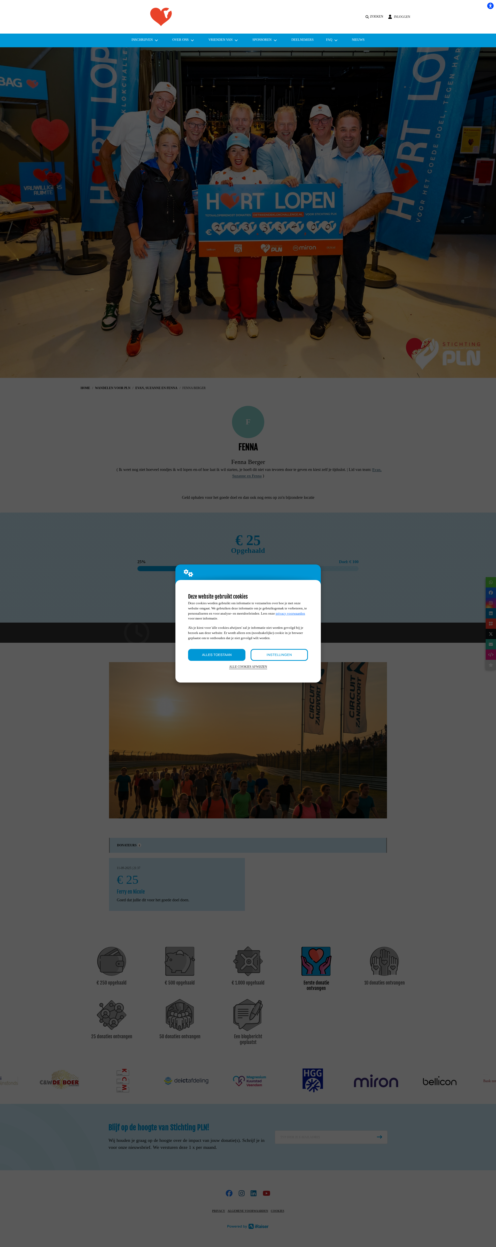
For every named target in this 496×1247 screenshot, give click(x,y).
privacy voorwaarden (290, 613)
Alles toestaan (217, 655)
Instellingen (279, 655)
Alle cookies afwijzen (248, 667)
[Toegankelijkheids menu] (490, 6)
